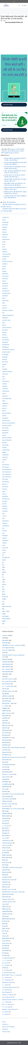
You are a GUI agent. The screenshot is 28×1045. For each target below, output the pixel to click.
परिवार (3, 582)
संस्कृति (3, 621)
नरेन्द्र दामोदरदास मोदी (7, 764)
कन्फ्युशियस (4, 708)
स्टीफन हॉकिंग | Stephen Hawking (11, 867)
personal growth (6, 425)
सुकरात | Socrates (7, 713)
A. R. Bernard (6, 990)
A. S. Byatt (5, 1014)
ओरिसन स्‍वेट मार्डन (6, 725)
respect (4, 459)
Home (4, 1022)
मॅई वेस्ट (4, 860)
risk (3, 462)
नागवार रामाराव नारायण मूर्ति (8, 799)
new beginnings (6, 398)
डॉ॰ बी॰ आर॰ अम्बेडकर (7, 650)
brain (3, 244)
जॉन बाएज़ (4, 953)
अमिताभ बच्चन (5, 906)
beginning (5, 234)
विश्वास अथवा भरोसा (6, 606)
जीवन (3, 570)
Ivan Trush (5, 963)
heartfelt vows (6, 320)
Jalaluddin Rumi (6, 840)
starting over (5, 499)
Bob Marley (5, 884)
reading (4, 447)
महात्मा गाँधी (4, 643)
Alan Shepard (6, 992)
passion (4, 408)
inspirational (5, 344)
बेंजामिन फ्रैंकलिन (6, 666)
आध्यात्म (4, 202)
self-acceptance (6, 469)
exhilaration (5, 300)
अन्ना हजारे (4, 821)
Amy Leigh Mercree (7, 681)
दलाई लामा (4, 728)
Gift (3, 313)
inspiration (5, 342)
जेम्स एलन (4, 916)
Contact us (5, 1024)
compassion (5, 256)
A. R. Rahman (6, 965)
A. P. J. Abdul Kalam (8, 686)
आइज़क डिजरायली (6, 911)
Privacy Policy (6, 1031)
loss (3, 366)
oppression (5, 403)
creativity (4, 264)
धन (3, 577)
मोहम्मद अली (5, 928)
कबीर (4, 20)
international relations (8, 349)
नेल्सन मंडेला (5, 791)
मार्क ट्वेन (4, 688)
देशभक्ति (4, 572)
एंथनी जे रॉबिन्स (5, 950)
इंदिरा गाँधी (4, 828)
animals (4, 229)
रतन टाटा (4, 789)
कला (3, 565)
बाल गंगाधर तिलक (6, 684)
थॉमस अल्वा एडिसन (6, 796)
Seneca (4, 936)
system (4, 503)
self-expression (6, 477)
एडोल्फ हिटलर (5, 818)
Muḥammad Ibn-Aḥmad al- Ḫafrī (11, 999)
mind (3, 379)
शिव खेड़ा (4, 874)
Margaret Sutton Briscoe (9, 1009)
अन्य (3, 555)
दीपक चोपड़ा (5, 735)
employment (5, 291)
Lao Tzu (4, 838)
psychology (5, 445)
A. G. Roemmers (7, 980)
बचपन (3, 592)
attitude (4, 232)
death (4, 268)
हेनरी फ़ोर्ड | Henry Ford (8, 889)
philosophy (5, 432)
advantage (5, 222)
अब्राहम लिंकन (5, 674)
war (3, 528)
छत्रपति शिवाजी (5, 786)
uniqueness (5, 521)
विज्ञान (3, 604)
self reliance (5, 464)
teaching (4, 506)
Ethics (4, 298)
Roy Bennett (5, 806)
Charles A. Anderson (8, 994)
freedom (4, 308)
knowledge (5, 354)
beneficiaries (6, 239)
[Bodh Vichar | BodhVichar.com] (6, 5)
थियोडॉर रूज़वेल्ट (6, 855)
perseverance (6, 420)
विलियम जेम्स (5, 887)
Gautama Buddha (7, 843)
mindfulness (5, 381)
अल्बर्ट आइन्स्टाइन (6, 664)
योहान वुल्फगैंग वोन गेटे (7, 737)
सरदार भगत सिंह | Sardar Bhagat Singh (12, 747)
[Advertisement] (11, 10)
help (3, 322)
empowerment (6, 293)
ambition (4, 227)
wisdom (4, 543)
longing (4, 364)
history (4, 325)
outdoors (4, 406)
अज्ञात (3, 652)
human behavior (6, 327)
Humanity (5, 330)
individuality (5, 339)
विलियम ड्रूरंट (5, 909)
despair (4, 271)
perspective (5, 430)
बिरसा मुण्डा (4, 823)
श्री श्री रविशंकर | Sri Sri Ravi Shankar (12, 808)
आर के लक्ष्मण (5, 941)
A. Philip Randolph (7, 958)
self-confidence (6, 474)
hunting (4, 332)
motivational (5, 391)
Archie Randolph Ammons (9, 987)
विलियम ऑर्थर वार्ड (6, 857)
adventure (5, 224)
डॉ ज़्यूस (4, 926)
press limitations (7, 440)
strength (4, 501)
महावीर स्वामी (5, 742)
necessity (5, 396)
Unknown (5, 635)
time (3, 513)
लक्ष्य (3, 601)
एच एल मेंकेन (5, 750)
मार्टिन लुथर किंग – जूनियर (8, 703)
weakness (5, 535)
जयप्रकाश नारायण (6, 914)
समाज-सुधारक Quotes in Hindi (9, 153)
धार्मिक (3, 579)
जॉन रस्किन (4, 955)
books (4, 242)
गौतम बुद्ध (4, 693)
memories (5, 374)
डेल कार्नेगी (4, 852)
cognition (4, 251)
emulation (5, 295)
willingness (5, 540)
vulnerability (5, 525)
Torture (4, 516)
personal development (8, 423)
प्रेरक (3, 589)
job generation (6, 352)
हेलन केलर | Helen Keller (8, 804)
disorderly (5, 278)
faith (3, 303)
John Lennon (6, 845)
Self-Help (5, 479)
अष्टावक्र (4, 967)
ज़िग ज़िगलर (4, 921)
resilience (5, 457)
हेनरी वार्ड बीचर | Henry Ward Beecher (12, 794)
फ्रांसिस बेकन (5, 882)
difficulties (5, 273)
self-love (4, 484)
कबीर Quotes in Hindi (13, 149)
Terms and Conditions (8, 1026)
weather (4, 538)
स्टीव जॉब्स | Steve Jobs (8, 691)
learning (4, 359)
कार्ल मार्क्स (4, 769)
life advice (5, 361)
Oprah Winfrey (6, 777)
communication (6, 254)
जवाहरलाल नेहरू (5, 659)
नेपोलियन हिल (5, 711)
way (3, 533)
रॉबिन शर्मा (4, 811)
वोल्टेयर (3, 923)
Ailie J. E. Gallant (7, 1004)
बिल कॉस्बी (4, 948)
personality (5, 428)
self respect (5, 467)
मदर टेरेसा (4, 767)
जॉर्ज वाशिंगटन (5, 755)
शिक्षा (3, 609)
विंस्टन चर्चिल (5, 835)
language (4, 357)
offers (4, 401)
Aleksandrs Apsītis (7, 982)
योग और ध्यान (5, 596)
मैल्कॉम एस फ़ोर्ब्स (5, 872)
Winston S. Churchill (8, 774)
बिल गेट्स (4, 865)
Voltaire (4, 904)
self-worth (5, 486)
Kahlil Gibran (6, 943)
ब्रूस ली (4, 762)
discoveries (5, 276)
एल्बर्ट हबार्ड (4, 779)
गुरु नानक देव (5, 733)
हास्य (3, 623)
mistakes (4, 386)
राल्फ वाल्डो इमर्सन (6, 671)
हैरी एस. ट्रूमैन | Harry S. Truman (10, 975)
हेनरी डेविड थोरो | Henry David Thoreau (12, 892)
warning (4, 530)
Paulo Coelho (6, 850)
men (3, 376)
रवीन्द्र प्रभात (5, 848)
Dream (4, 281)
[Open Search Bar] (19, 5)
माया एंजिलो (4, 718)
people (4, 415)
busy (3, 246)
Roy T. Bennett (6, 669)
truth (3, 518)
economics (5, 283)
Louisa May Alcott (7, 997)
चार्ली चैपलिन (5, 745)
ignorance (5, 337)
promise (4, 442)
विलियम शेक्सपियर (6, 816)
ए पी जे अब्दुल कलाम (6, 647)
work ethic (5, 547)
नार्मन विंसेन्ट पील (6, 877)
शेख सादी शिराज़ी (6, 772)
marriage (4, 369)
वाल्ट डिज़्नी (4, 945)
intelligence (5, 347)
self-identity (5, 481)
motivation (5, 388)
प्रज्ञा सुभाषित (5, 640)
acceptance (5, 217)
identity (4, 335)
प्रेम (3, 587)
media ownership (7, 371)
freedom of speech (7, 310)
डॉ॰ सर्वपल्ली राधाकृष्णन (7, 784)
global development (8, 315)
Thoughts (5, 511)
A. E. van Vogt (6, 1007)
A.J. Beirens (5, 1012)
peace (4, 410)
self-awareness (6, 472)
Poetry (4, 435)
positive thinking (6, 437)
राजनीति (4, 599)
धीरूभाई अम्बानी (5, 730)
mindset (4, 384)
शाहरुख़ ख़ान (5, 870)
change (4, 249)
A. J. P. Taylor (6, 960)
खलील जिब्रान (5, 781)
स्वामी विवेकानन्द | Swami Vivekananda (12, 645)
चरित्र (3, 567)
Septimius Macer (7, 899)
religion (4, 452)
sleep (3, 491)
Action (4, 220)
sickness (4, 489)
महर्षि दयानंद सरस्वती (6, 696)
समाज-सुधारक (12, 202)
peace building (6, 413)
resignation (5, 454)
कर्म (3, 562)
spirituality (5, 496)
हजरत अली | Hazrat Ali (8, 679)
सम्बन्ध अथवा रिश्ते (6, 618)
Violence (4, 523)
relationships (5, 450)
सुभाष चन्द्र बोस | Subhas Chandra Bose (12, 757)
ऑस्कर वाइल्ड (5, 715)
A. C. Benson (6, 977)
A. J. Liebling (6, 1002)
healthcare (5, 317)
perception (5, 418)
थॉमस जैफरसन (5, 897)
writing (4, 550)
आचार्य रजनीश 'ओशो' (7, 698)
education (5, 286)
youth (3, 552)
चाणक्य (3, 720)
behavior (4, 237)
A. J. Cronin (5, 826)
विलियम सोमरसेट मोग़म (7, 938)
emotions (4, 288)
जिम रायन (4, 931)
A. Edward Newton (7, 972)
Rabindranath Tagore (8, 879)
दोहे (7, 202)
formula (4, 305)
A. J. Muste (5, 985)
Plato (3, 933)
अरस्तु (3, 676)
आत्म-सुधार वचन (6, 557)
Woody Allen (5, 862)
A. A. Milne (5, 706)
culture (4, 266)
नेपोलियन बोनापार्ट (6, 801)
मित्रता (3, 594)
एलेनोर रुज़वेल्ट (5, 759)
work (3, 545)
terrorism (4, 508)
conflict (4, 259)
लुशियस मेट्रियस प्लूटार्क (7, 919)
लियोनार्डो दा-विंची (6, 813)
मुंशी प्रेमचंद (4, 723)
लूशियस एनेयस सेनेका (7, 894)
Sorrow (4, 494)
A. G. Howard (6, 970)
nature (4, 393)
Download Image (8, 104)
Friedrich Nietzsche (7, 901)
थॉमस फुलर (4, 833)
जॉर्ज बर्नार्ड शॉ (5, 701)
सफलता (4, 614)
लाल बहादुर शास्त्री (6, 662)
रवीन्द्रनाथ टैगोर (5, 752)
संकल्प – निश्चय (5, 611)
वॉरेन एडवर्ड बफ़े (5, 740)
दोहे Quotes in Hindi (17, 151)
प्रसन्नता (4, 584)
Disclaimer (5, 1029)
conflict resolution (7, 261)
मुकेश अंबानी (5, 830)
